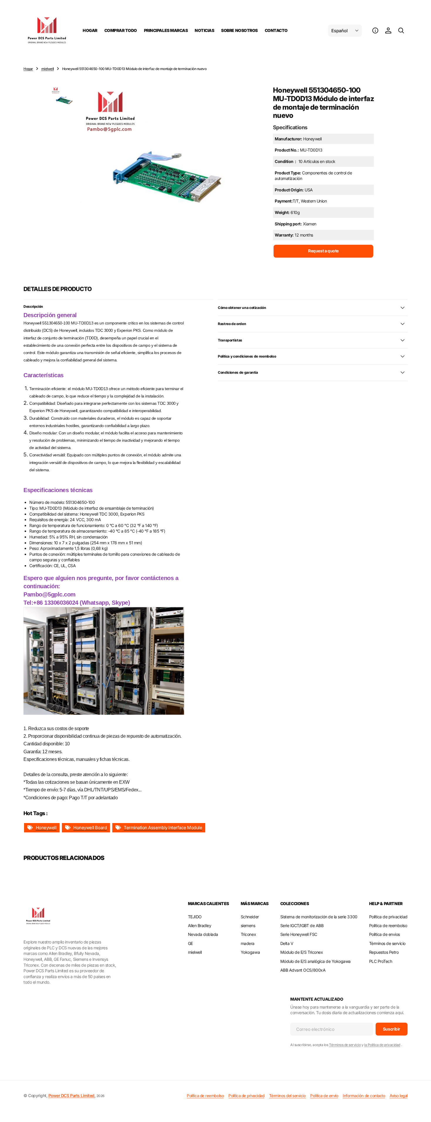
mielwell (47, 69)
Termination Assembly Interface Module (163, 827)
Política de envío (324, 1095)
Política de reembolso (205, 1095)
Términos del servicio (287, 1095)
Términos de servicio (345, 1045)
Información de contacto (364, 1095)
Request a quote (323, 250)
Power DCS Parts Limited (71, 1095)
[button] (375, 30)
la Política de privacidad (382, 1045)
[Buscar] (401, 30)
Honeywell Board (90, 827)
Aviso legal (399, 1095)
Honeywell (46, 827)
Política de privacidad (246, 1095)
